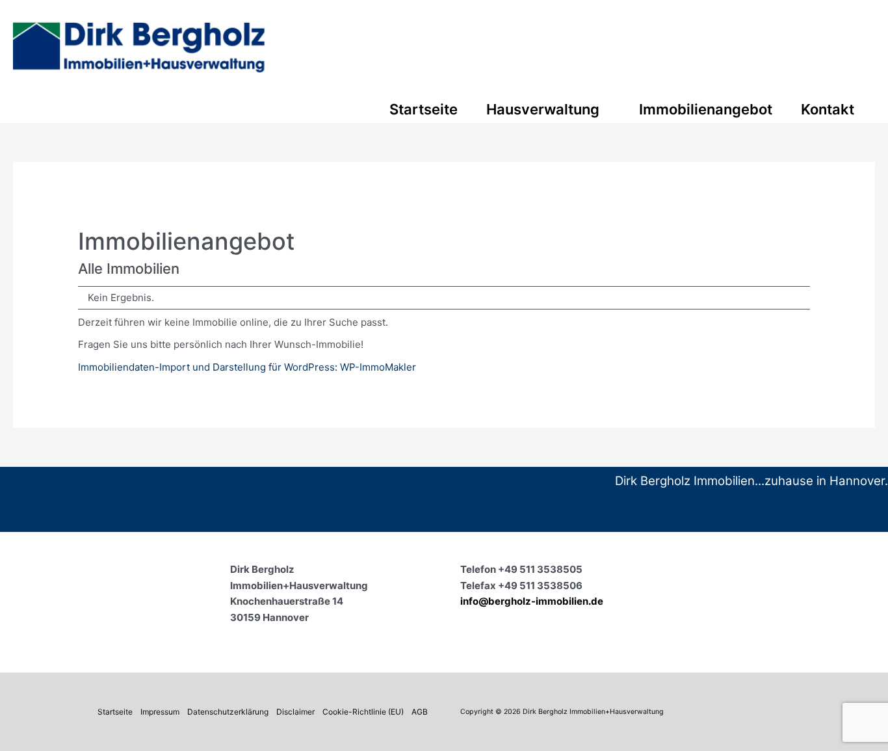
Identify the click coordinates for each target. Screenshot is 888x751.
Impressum (159, 712)
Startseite (115, 712)
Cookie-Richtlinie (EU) (363, 712)
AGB (419, 712)
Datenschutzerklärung (227, 712)
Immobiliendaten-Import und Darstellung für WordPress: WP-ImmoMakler (247, 367)
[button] (604, 109)
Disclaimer (295, 712)
